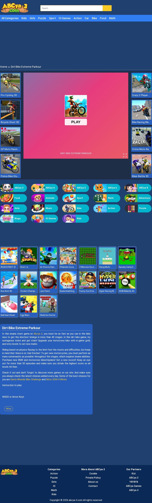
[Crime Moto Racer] (141, 145)
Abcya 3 (38, 333)
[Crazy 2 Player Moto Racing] (141, 91)
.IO (54, 486)
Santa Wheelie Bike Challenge (25, 379)
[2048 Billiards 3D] (127, 287)
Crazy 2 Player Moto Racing (141, 95)
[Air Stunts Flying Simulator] (48, 263)
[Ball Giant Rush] (9, 311)
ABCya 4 (50, 187)
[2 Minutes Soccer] (87, 263)
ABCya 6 (112, 187)
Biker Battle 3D (140, 176)
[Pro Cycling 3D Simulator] (10, 91)
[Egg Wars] (28, 311)
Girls (32, 18)
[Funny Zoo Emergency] (87, 287)
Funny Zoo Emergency (89, 291)
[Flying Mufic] (107, 263)
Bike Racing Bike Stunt (141, 122)
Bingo (18, 218)
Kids (24, 18)
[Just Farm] (48, 287)
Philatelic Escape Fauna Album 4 (75, 267)
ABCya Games (133, 486)
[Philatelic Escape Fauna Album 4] (68, 263)
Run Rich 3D (6, 291)
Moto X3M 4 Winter (56, 379)
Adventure (144, 198)
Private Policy (93, 477)
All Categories (10, 18)
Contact (93, 486)
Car (87, 18)
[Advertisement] (76, 43)
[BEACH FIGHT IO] (9, 263)
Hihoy (8, 408)
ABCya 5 (81, 187)
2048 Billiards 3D (126, 291)
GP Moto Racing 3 (10, 149)
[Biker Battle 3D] (141, 172)
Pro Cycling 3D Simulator (10, 95)
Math (112, 18)
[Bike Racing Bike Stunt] (141, 118)
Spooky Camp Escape (129, 267)
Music (49, 208)
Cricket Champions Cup (31, 291)
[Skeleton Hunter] (48, 311)
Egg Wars (24, 315)
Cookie (93, 473)
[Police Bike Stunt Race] (10, 172)
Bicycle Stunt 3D (10, 122)
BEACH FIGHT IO (8, 267)
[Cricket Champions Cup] (28, 287)
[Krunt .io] (28, 263)
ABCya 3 (133, 477)
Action (78, 18)
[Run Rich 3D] (9, 287)
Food (103, 18)
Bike (94, 18)
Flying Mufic (104, 267)
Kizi (134, 473)
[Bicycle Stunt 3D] (10, 118)
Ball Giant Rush (8, 315)
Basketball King (67, 291)
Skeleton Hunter (48, 315)
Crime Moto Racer (141, 149)
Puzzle (42, 18)
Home (3, 66)
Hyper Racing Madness (110, 291)
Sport (52, 18)
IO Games (65, 18)
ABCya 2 (19, 187)
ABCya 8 (143, 187)
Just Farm (45, 291)
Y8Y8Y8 (133, 481)
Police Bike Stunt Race (10, 176)
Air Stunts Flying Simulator (52, 267)
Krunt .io (24, 267)
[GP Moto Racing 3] (10, 145)
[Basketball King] (68, 287)
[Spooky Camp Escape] (127, 263)
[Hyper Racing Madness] (107, 287)
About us (93, 481)
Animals (50, 198)
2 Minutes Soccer (87, 267)
